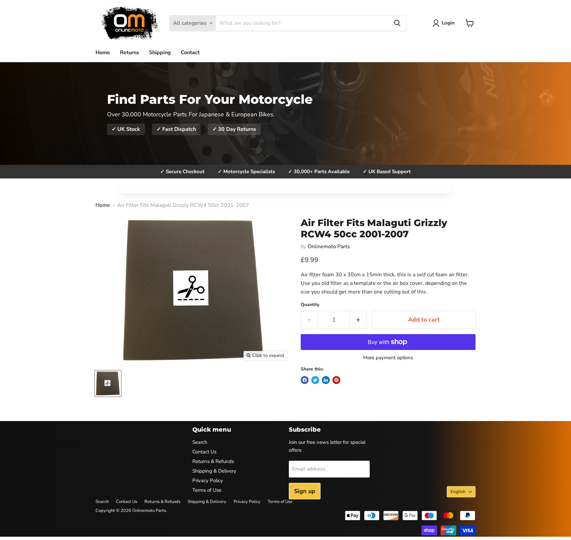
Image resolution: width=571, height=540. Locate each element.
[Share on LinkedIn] (326, 380)
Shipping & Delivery (214, 471)
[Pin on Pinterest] (336, 380)
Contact (190, 52)
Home (102, 52)
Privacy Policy (207, 480)
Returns (129, 52)
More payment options (388, 358)
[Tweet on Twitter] (315, 380)
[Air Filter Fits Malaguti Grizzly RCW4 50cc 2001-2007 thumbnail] (108, 383)
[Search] (397, 23)
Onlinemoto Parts (329, 246)
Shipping (160, 52)
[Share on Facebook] (305, 380)
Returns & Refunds (213, 461)
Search (200, 442)
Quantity (310, 304)
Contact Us (204, 451)
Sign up (304, 491)
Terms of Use (206, 490)
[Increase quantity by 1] (358, 320)
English (458, 491)
